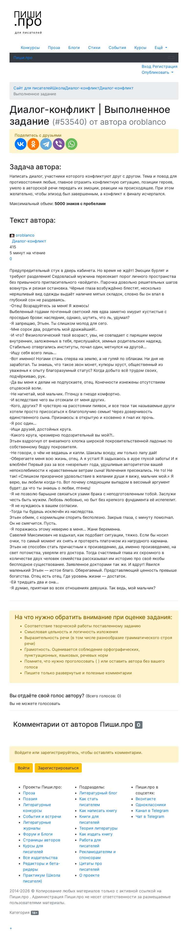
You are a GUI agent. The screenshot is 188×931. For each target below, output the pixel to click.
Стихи (94, 47)
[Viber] (59, 144)
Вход (147, 66)
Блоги (74, 47)
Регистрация (165, 66)
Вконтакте (146, 798)
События (117, 47)
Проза (54, 47)
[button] (161, 47)
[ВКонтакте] (20, 144)
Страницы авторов (41, 839)
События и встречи (42, 816)
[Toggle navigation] (171, 57)
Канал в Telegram (152, 810)
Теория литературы (98, 828)
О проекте (89, 875)
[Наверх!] (13, 922)
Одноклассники (151, 804)
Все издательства (40, 857)
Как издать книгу (96, 834)
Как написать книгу (98, 810)
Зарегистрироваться (58, 767)
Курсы (140, 47)
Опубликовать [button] (156, 72)
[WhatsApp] (71, 144)
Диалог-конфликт (28, 241)
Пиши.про (23, 57)
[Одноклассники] (33, 144)
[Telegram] (46, 144)
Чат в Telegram (150, 816)
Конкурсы (30, 47)
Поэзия (30, 798)
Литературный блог (98, 792)
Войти (24, 767)
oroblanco (24, 235)
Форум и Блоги (38, 834)
